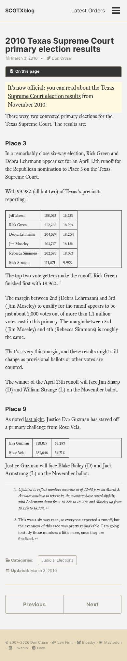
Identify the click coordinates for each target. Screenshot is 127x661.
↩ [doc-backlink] (47, 508)
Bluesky (88, 642)
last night (34, 419)
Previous (34, 604)
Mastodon (112, 642)
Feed (40, 648)
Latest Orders (88, 10)
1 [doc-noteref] (28, 198)
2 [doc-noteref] (60, 282)
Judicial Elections (57, 560)
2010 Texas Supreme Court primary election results (59, 45)
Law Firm (64, 642)
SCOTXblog (20, 10)
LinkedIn (20, 648)
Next (92, 604)
